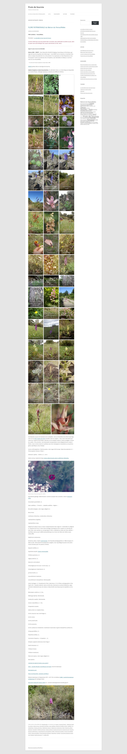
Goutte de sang (65, 729)
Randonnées (57, 14)
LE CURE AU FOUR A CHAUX (86, 29)
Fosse (87, 110)
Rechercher (82, 20)
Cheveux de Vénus (38, 728)
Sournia (92, 121)
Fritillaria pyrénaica (41, 729)
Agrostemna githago (44, 726)
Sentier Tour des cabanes (85, 70)
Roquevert (91, 119)
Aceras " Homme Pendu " (60, 724)
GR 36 (94, 111)
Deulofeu (88, 108)
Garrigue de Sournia (57, 729)
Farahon (95, 109)
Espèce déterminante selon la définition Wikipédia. (56, 458)
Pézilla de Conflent (86, 118)
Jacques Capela (83, 113)
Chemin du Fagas (84, 106)
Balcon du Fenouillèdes (88, 102)
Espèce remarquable (43, 551)
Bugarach (87, 103)
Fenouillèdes (82, 110)
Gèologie (82, 91)
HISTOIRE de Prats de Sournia (86, 50)
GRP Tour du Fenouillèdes (86, 112)
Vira (97, 123)
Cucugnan (91, 105)
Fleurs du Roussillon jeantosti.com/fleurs (38, 673)
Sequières (88, 120)
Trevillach (94, 123)
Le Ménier (90, 113)
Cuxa (94, 105)
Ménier (94, 115)
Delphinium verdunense (56, 728)
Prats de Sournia (36, 7)
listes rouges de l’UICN (39, 438)
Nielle (53, 731)
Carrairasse (83, 104)
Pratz (81, 118)
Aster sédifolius (52, 726)
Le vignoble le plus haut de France (42, 38)
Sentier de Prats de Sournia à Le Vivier (88, 79)
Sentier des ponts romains (86, 68)
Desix (63, 728)
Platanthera (53, 733)
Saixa (96, 119)
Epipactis (30, 729)
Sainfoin (58, 733)
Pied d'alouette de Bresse (45, 733)
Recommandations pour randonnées (88, 64)
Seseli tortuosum (38, 735)
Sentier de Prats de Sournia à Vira (87, 73)
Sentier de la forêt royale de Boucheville (89, 66)
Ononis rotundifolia (68, 731)
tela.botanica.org (32, 670)
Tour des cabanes (94, 122)
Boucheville (82, 103)
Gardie (91, 111)
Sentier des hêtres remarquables (87, 71)
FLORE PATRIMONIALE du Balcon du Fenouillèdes (46, 27)
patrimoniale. (44, 541)
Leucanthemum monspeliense (44, 731)
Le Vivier (82, 114)
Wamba (81, 124)
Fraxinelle (35, 729)
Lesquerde (94, 113)
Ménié (81, 116)
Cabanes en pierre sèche (85, 89)
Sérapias (32, 735)
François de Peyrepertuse (85, 111)
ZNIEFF (30, 66)
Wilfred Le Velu (86, 124)
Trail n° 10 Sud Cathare (86, 123)
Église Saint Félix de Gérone (86, 52)
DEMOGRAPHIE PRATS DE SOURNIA (88, 38)
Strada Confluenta (85, 122)
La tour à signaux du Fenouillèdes (87, 54)
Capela (91, 103)
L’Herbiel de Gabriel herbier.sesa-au (38, 663)
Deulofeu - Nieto (86, 109)
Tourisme (72, 14)
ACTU (49, 14)
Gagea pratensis (49, 729)
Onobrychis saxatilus (59, 731)
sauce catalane (83, 120)
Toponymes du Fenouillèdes (86, 56)
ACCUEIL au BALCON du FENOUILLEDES (36, 14)
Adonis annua (36, 726)
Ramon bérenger (83, 119)
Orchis (29, 733)
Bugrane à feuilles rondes (61, 726)
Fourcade (90, 110)
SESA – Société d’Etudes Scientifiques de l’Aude (39, 666)
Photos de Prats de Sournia (86, 93)
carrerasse (89, 105)
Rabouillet (93, 118)
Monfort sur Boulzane (88, 114)
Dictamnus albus (68, 728)
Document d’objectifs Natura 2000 (36, 682)
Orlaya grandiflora (35, 733)
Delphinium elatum (47, 728)
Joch (87, 113)
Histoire (65, 14)
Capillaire (70, 726)
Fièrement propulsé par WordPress (35, 747)
